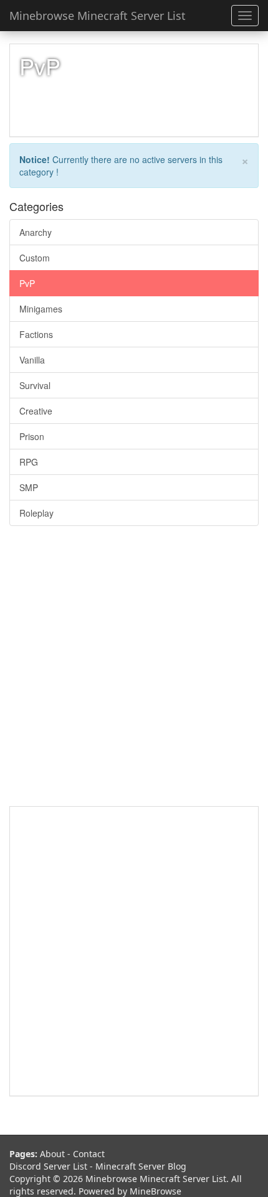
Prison (31, 436)
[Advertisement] (134, 672)
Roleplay (36, 513)
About (52, 1154)
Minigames (40, 309)
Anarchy (35, 232)
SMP (28, 487)
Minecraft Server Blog (140, 1166)
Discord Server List (48, 1166)
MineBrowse (155, 1191)
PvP (27, 283)
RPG (28, 462)
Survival (34, 385)
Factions (36, 334)
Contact (89, 1154)
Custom (34, 257)
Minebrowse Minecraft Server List (97, 15)
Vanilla (32, 360)
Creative (35, 411)
